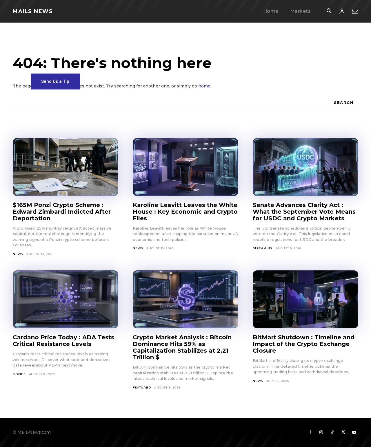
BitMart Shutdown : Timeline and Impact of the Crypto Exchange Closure (303, 344)
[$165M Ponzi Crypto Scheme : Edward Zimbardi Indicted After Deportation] (65, 167)
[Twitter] (343, 432)
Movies (19, 374)
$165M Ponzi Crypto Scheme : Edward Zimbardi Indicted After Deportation (62, 211)
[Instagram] (321, 432)
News (18, 254)
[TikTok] (332, 432)
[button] (329, 11)
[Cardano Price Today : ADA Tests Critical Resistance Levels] (65, 299)
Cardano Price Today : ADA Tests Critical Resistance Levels (63, 340)
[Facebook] (310, 432)
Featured (142, 387)
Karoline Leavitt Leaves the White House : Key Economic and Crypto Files (185, 211)
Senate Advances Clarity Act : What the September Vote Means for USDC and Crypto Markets (304, 211)
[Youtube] (354, 432)
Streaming (262, 248)
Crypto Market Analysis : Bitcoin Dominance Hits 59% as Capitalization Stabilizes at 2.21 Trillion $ (182, 347)
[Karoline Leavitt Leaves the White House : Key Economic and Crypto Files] (185, 167)
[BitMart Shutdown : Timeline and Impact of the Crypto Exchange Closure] (305, 299)
